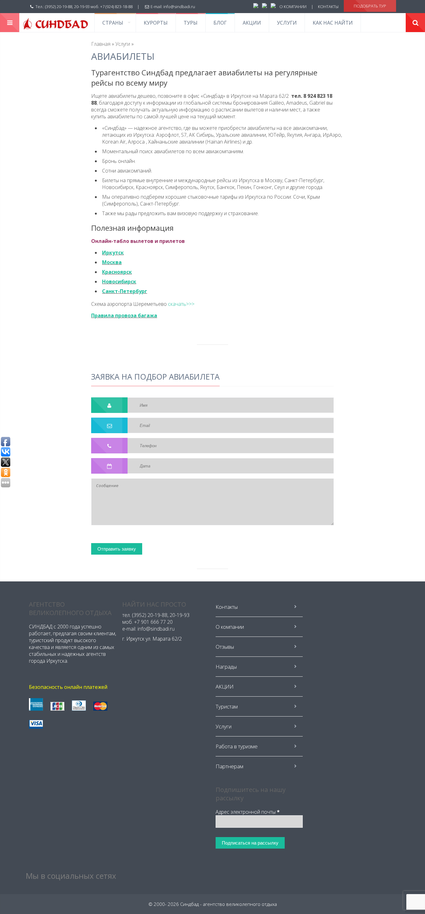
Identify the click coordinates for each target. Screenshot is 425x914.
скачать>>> (181, 304)
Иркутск (113, 252)
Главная (100, 43)
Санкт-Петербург (124, 291)
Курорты (156, 22)
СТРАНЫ (112, 22)
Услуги (287, 22)
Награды (226, 666)
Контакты (227, 606)
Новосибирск (119, 281)
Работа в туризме (237, 746)
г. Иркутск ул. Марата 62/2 (152, 638)
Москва (112, 262)
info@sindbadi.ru (179, 6)
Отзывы (225, 646)
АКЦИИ (252, 22)
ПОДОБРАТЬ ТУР (370, 6)
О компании (230, 626)
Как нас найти (333, 22)
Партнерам (229, 766)
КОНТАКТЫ (328, 6)
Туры (191, 22)
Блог (220, 22)
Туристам (227, 706)
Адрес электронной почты (248, 811)
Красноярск (117, 271)
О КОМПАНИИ (292, 6)
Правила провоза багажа (124, 315)
